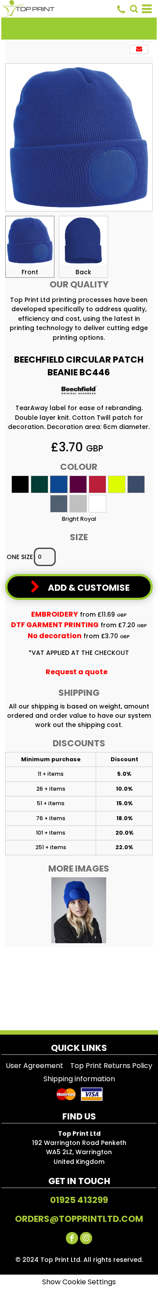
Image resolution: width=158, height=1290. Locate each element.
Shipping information (79, 1079)
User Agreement (34, 1066)
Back (83, 272)
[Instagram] (86, 1238)
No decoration (55, 636)
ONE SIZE (20, 556)
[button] (133, 8)
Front (30, 272)
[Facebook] (72, 1238)
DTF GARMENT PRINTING (55, 625)
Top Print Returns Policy (111, 1066)
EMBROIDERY (54, 614)
